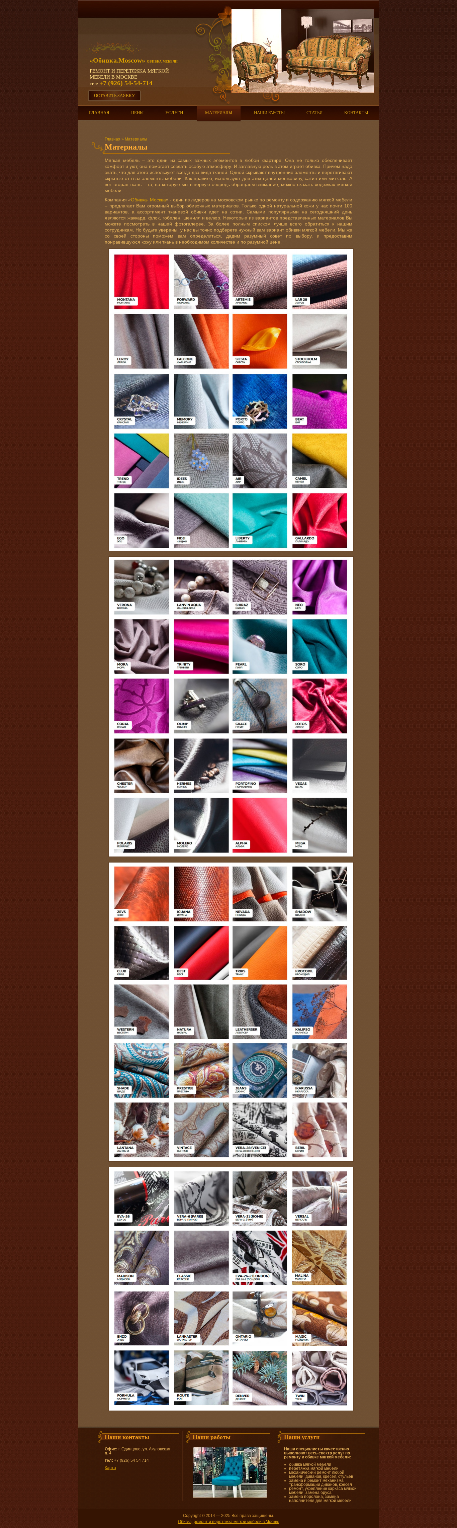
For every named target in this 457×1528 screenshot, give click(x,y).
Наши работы (269, 112)
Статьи (314, 112)
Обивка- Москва (148, 199)
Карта (110, 1467)
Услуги (174, 112)
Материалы (218, 112)
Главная (99, 112)
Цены (137, 112)
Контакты (356, 112)
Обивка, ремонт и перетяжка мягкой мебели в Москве (228, 1521)
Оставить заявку (114, 95)
